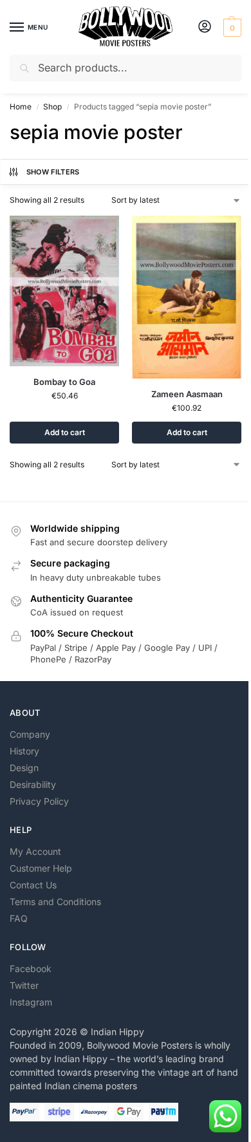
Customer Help (41, 868)
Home (21, 106)
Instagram (31, 1002)
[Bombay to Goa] (64, 291)
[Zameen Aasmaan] (186, 297)
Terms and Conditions (55, 901)
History (24, 750)
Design (24, 767)
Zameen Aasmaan (187, 394)
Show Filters (53, 171)
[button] (230, 28)
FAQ (19, 918)
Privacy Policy (39, 801)
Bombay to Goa (64, 382)
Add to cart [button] (64, 432)
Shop (52, 106)
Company (30, 734)
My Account (35, 851)
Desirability (33, 784)
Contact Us (33, 884)
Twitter (24, 985)
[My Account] (204, 27)
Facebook (30, 968)
